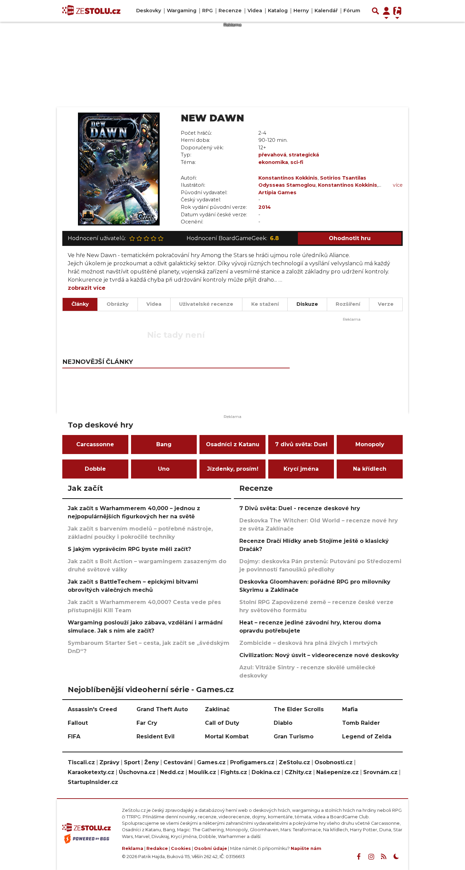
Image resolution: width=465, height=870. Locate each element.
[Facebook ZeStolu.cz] (358, 857)
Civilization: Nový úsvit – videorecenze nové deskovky (319, 655)
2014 (264, 207)
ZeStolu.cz (294, 762)
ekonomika (273, 162)
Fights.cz (234, 772)
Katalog (278, 10)
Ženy (151, 762)
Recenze (230, 10)
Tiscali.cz (81, 762)
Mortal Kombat (226, 736)
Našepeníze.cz (337, 772)
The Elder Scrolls (299, 709)
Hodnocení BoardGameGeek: (233, 238)
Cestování (178, 762)
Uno (164, 469)
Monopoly (369, 444)
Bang (164, 444)
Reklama (132, 848)
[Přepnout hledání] (375, 11)
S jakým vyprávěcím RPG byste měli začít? (129, 549)
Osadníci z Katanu (232, 444)
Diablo (283, 723)
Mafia (350, 709)
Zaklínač (217, 709)
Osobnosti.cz (334, 762)
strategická (304, 155)
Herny (301, 10)
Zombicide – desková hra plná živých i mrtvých (308, 643)
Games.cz (211, 762)
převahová (272, 155)
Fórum (351, 10)
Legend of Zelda (366, 736)
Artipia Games (277, 192)
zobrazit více (87, 288)
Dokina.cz (266, 772)
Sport (132, 762)
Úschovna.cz (137, 772)
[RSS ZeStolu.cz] (384, 857)
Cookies (181, 848)
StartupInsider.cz (93, 782)
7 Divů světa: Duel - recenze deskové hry (299, 508)
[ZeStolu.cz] (91, 11)
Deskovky (148, 10)
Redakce (157, 848)
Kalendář (326, 10)
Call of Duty (222, 723)
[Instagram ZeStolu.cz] (371, 857)
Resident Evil (156, 736)
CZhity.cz (298, 772)
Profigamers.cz (252, 762)
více (398, 185)
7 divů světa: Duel (301, 444)
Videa (254, 10)
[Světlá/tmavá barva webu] (396, 857)
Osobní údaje (210, 848)
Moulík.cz (202, 772)
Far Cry (147, 723)
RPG (207, 10)
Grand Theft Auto (162, 709)
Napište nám (306, 848)
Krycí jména (301, 469)
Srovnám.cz (380, 772)
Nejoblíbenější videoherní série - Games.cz (151, 689)
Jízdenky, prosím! (232, 469)
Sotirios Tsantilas (343, 178)
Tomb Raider (361, 723)
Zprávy (109, 762)
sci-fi (296, 162)
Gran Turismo (294, 736)
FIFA (74, 736)
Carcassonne (95, 444)
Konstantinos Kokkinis (288, 178)
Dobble (95, 469)
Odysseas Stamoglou (287, 185)
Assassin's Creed (92, 709)
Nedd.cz (172, 772)
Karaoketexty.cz (91, 772)
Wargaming (181, 10)
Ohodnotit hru (350, 238)
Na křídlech (369, 469)
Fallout (78, 723)
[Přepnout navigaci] (386, 11)
